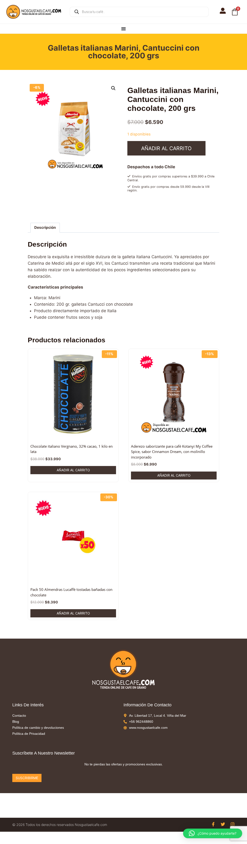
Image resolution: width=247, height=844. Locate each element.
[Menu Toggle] (123, 28)
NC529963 (149, 212)
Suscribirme (27, 778)
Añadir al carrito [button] (73, 470)
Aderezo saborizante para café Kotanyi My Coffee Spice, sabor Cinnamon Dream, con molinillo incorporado (172, 451)
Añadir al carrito (166, 148)
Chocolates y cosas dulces (163, 207)
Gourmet (190, 207)
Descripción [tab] (45, 227)
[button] (113, 88)
